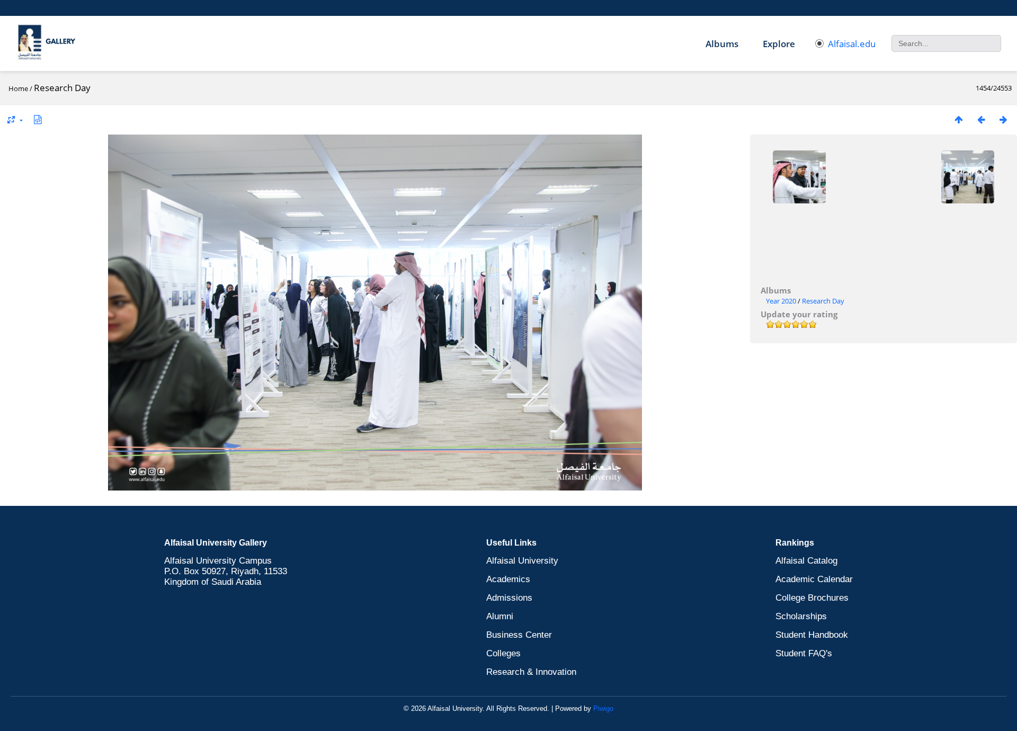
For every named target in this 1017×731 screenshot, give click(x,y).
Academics (508, 579)
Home (18, 88)
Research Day (823, 301)
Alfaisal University (522, 561)
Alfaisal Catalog (806, 561)
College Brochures (812, 598)
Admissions (509, 598)
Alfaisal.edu (852, 44)
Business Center (519, 635)
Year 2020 (781, 301)
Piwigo (603, 708)
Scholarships (801, 616)
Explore (779, 44)
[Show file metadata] (37, 119)
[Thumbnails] (959, 119)
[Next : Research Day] (1003, 119)
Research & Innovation (531, 672)
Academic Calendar (814, 579)
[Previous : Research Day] (981, 119)
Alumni (499, 616)
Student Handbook (811, 635)
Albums (722, 44)
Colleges (503, 653)
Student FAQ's (803, 653)
